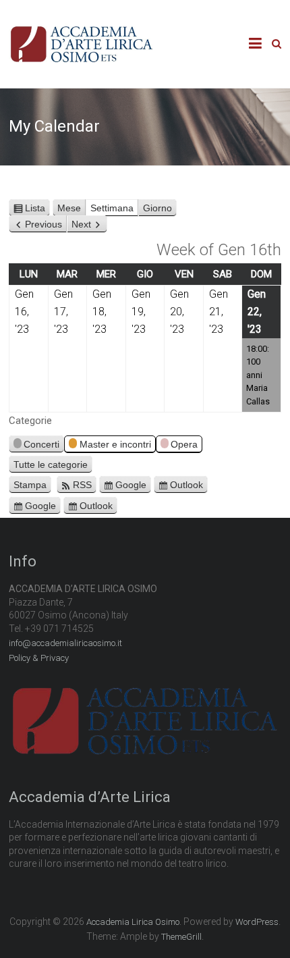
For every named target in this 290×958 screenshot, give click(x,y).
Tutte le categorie (50, 464)
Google (130, 484)
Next (81, 224)
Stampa (32, 486)
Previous (43, 224)
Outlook (186, 484)
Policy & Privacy (39, 658)
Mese (69, 208)
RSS (82, 484)
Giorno (157, 208)
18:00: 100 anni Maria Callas (258, 375)
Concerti (41, 444)
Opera (184, 444)
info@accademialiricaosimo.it (65, 643)
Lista (37, 210)
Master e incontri (115, 444)
